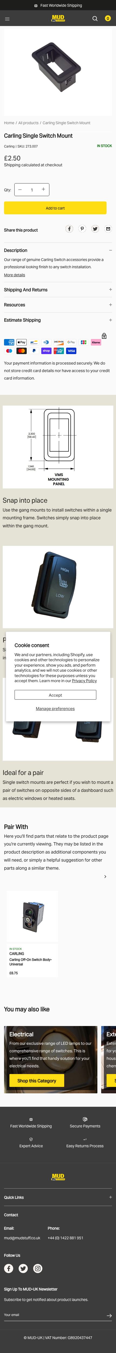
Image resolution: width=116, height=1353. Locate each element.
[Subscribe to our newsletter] (109, 1314)
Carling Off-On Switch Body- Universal (30, 961)
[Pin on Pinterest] (82, 228)
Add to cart (55, 208)
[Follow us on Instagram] (37, 1269)
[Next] (105, 876)
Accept (55, 695)
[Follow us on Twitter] (23, 1269)
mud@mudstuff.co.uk (22, 1237)
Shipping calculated (22, 164)
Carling (9, 146)
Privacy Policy (84, 680)
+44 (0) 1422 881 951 (65, 1237)
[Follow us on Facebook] (8, 1269)
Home (9, 122)
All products (28, 122)
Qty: (7, 189)
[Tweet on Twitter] (95, 229)
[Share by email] (108, 228)
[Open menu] (7, 18)
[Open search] (95, 18)
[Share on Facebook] (69, 229)
